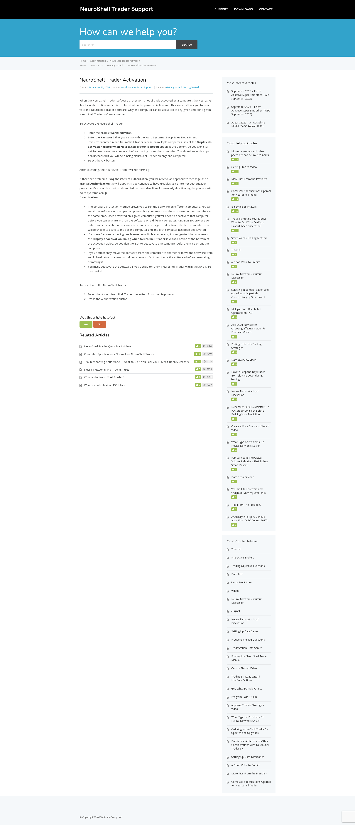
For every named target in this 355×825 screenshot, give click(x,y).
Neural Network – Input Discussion (245, 393)
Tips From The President (246, 504)
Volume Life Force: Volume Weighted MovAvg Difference (248, 490)
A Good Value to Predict (245, 262)
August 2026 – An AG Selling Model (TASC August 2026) (248, 124)
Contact (266, 9)
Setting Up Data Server (245, 631)
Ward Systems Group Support (136, 87)
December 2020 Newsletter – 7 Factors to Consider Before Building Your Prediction (250, 410)
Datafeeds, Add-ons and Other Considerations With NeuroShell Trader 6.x (250, 744)
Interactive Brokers (242, 557)
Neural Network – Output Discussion (246, 275)
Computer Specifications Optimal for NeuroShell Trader (119, 354)
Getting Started (174, 87)
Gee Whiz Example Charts (246, 688)
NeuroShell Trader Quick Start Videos (107, 346)
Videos (235, 590)
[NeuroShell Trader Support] (116, 12)
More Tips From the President (249, 179)
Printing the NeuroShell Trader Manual (249, 658)
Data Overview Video (243, 360)
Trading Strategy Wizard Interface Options (245, 678)
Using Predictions (241, 582)
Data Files (237, 574)
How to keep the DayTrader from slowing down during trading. (248, 375)
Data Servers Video (242, 477)
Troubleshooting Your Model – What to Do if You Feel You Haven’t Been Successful (137, 362)
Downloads (243, 9)
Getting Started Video (244, 167)
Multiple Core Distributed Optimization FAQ (246, 310)
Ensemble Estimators (244, 206)
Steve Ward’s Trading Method (249, 238)
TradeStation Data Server (246, 648)
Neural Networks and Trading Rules (106, 369)
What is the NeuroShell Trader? (104, 377)
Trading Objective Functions (248, 566)
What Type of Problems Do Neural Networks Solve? (247, 443)
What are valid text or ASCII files (104, 385)
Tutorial (236, 250)
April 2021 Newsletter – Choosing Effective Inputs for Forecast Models (248, 328)
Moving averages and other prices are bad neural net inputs (250, 153)
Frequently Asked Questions (248, 639)
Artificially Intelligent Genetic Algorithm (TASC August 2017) (249, 518)
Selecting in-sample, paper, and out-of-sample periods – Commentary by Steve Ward (250, 293)
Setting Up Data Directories (247, 757)
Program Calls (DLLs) (244, 697)
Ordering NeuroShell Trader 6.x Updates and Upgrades (249, 731)
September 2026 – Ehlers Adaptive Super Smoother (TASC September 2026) (250, 94)
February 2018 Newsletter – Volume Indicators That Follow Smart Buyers (249, 461)
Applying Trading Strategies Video (247, 707)
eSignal (235, 611)
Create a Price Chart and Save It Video (250, 428)
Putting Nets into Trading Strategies (246, 346)
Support (221, 9)
